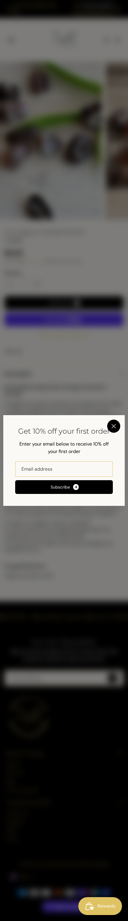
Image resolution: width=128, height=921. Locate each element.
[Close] (113, 426)
